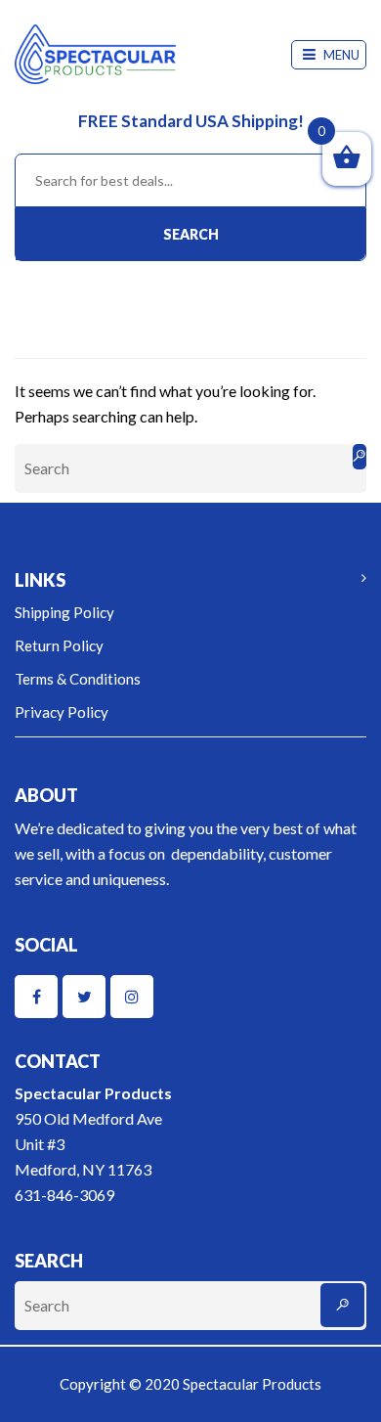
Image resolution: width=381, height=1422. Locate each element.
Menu (340, 55)
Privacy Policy (61, 712)
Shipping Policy (64, 612)
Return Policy (59, 645)
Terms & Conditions (78, 679)
